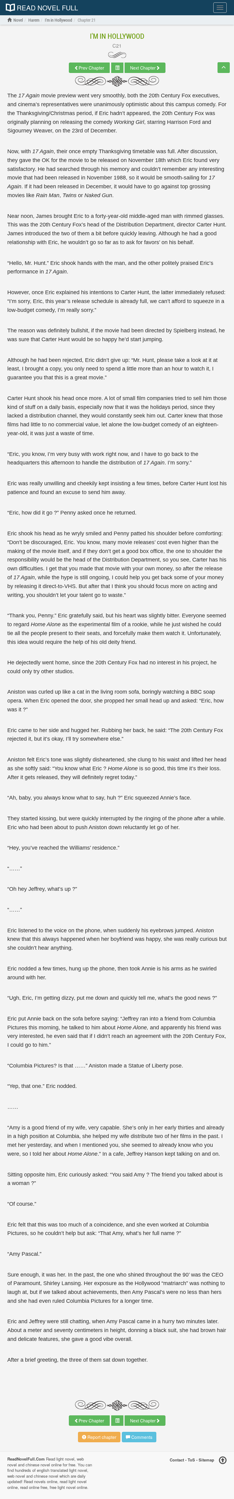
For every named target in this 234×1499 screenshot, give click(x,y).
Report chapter (101, 1437)
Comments (141, 1437)
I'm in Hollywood (117, 36)
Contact (177, 1460)
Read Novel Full (46, 7)
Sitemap (206, 1460)
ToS (191, 1460)
